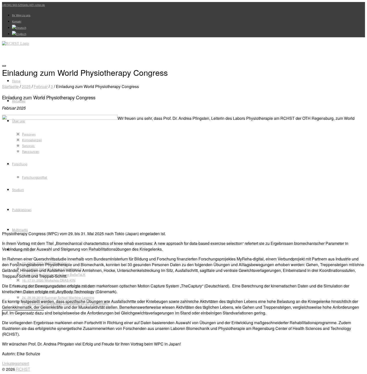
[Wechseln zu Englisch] (19, 34)
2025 (26, 86)
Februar (41, 86)
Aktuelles (18, 101)
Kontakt (16, 21)
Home (16, 81)
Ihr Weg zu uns (21, 15)
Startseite (10, 86)
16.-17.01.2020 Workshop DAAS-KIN (48, 280)
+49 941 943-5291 (13, 5)
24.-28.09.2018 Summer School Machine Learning (58, 297)
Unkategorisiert (15, 363)
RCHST (23, 369)
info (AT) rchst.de (34, 5)
